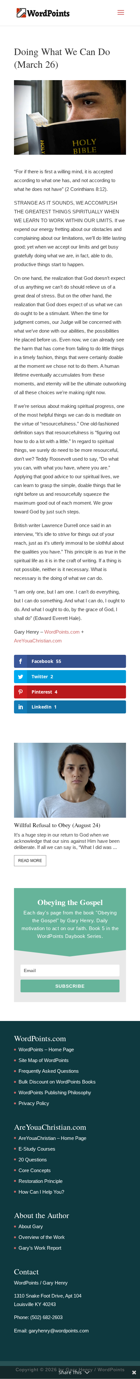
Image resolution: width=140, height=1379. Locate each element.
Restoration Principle (41, 1181)
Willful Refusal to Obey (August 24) (57, 824)
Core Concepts (35, 1170)
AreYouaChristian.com (38, 640)
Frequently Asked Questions (49, 1071)
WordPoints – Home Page (46, 1049)
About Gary (31, 1226)
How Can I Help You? (41, 1192)
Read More (30, 860)
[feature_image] (70, 780)
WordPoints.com (62, 632)
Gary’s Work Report (40, 1248)
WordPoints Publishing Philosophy (55, 1092)
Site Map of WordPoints (44, 1060)
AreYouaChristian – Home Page (52, 1138)
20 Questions (33, 1159)
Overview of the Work (42, 1237)
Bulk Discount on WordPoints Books (57, 1082)
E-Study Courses (37, 1149)
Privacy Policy (34, 1103)
